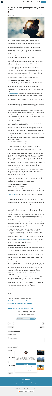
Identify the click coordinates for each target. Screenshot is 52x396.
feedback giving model (23, 239)
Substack (20, 393)
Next (41, 327)
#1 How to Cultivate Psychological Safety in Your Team (20, 303)
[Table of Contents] (1, 198)
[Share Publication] (39, 2)
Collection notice (33, 388)
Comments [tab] (10, 334)
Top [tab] (8, 347)
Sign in (49, 1)
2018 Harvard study (13, 93)
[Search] (37, 2)
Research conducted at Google (15, 46)
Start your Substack (23, 391)
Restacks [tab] (14, 334)
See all (9, 373)
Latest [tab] (11, 347)
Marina (11, 11)
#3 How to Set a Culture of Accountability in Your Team (20, 308)
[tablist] (12, 335)
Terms (28, 388)
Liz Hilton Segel (11, 194)
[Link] (6, 80)
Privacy (25, 388)
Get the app (31, 391)
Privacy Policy (34, 367)
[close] (36, 351)
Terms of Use (31, 366)
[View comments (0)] (11, 15)
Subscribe (44, 1)
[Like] (9, 15)
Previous (11, 327)
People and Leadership (12, 5)
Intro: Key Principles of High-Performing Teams (19, 300)
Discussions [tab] (15, 347)
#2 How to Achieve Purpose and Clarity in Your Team (20, 306)
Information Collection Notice (25, 367)
